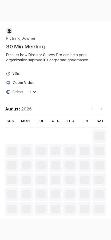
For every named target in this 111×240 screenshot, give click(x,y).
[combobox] (12, 92)
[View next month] (101, 109)
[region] (55, 57)
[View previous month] (92, 109)
